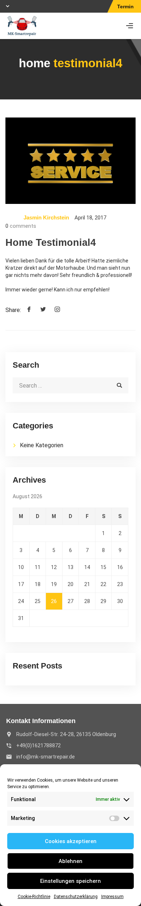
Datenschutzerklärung (76, 896)
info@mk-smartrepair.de (45, 756)
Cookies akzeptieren (71, 841)
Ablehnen (70, 861)
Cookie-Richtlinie (34, 896)
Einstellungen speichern (70, 881)
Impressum (112, 896)
